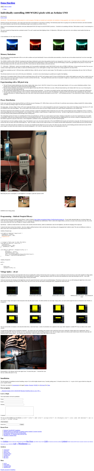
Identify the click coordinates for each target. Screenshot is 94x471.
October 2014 (7, 455)
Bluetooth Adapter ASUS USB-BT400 (10, 390)
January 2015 (7, 452)
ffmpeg (40, 441)
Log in (5, 463)
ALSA (2, 441)
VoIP (14, 444)
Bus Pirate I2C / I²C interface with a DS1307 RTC (15, 434)
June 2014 (6, 456)
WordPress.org (7, 467)
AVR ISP (18, 441)
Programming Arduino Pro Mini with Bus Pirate (15, 432)
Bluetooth (21, 441)
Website (2, 404)
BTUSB (25, 441)
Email (2, 401)
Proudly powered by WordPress (8, 469)
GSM (46, 441)
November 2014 (7, 453)
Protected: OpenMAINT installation (12, 430)
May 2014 (6, 457)
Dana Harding (8, 3)
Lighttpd (64, 441)
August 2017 (7, 449)
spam (88, 441)
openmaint (81, 441)
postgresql (85, 441)
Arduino (26, 385)
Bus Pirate (29, 441)
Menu (2, 6)
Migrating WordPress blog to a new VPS (30, 390)
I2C (48, 441)
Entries (6, 464)
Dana (48, 385)
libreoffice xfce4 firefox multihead (55, 441)
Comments (7, 466)
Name (2, 399)
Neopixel (31, 385)
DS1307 (37, 441)
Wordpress (22, 443)
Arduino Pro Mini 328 (12, 441)
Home (5, 9)
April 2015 (6, 451)
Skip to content (7, 6)
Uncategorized (15, 385)
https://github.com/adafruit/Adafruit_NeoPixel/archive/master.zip (49, 219)
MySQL (68, 441)
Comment (3, 415)
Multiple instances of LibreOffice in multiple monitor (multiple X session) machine (23, 431)
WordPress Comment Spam (10, 435)
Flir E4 (43, 441)
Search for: (3, 424)
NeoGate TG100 (73, 441)
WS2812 (36, 385)
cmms (34, 441)
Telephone (91, 441)
